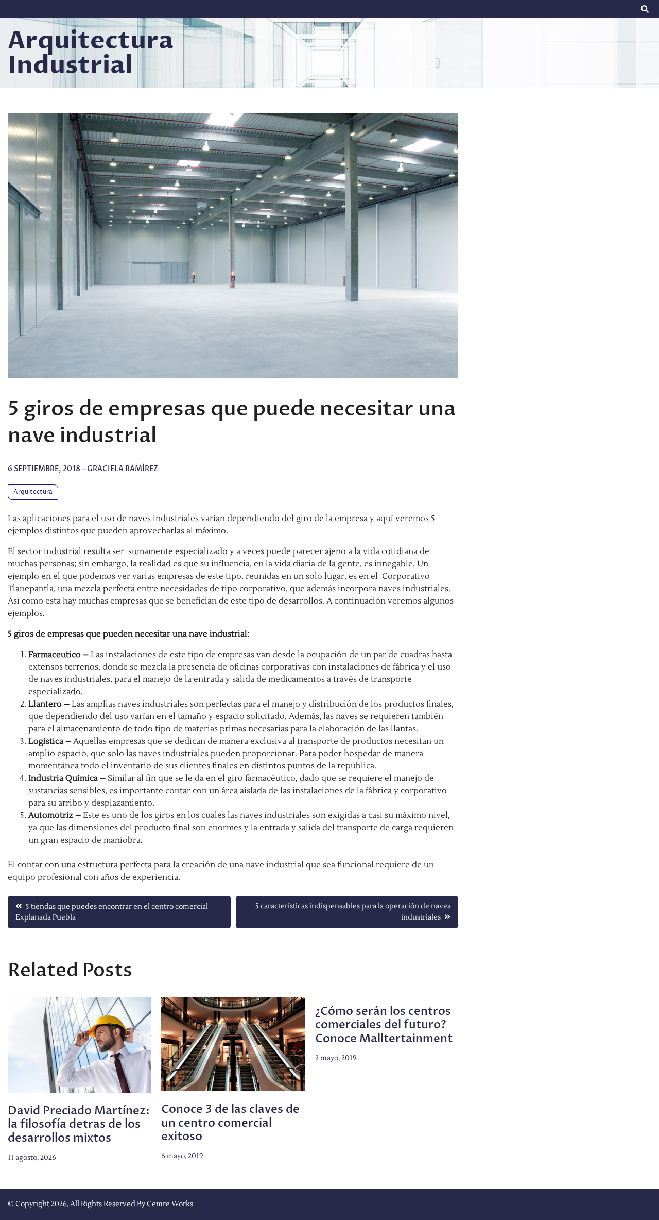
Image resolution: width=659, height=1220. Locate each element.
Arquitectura (33, 492)
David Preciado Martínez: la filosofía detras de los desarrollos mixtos (79, 1124)
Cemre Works (170, 1204)
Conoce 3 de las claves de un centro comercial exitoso (230, 1122)
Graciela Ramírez (122, 469)
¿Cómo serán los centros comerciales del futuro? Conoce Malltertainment (384, 1025)
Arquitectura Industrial (91, 53)
